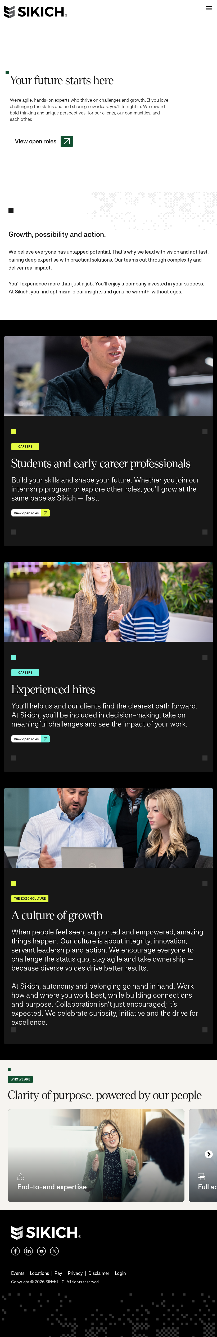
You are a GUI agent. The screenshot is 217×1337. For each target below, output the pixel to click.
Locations (39, 1273)
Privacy (75, 1273)
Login (120, 1273)
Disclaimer (98, 1273)
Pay (58, 1273)
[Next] (209, 1154)
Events (17, 1273)
